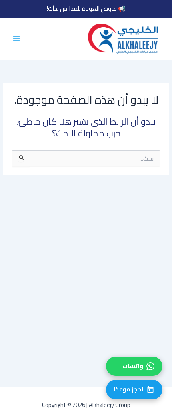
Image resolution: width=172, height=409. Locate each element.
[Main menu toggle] (16, 38)
